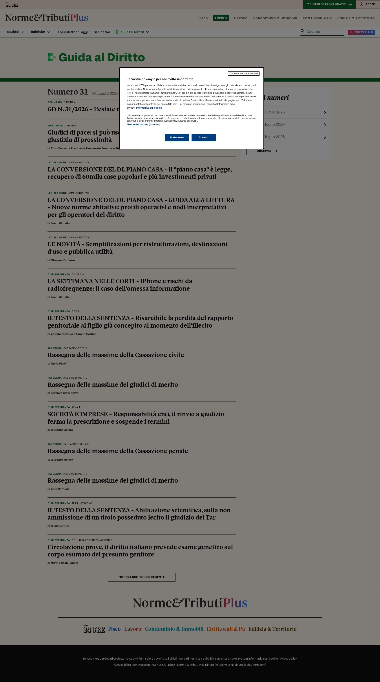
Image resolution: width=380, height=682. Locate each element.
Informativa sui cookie (149, 107)
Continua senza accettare (244, 73)
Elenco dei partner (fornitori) (143, 124)
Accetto (204, 137)
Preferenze (177, 137)
